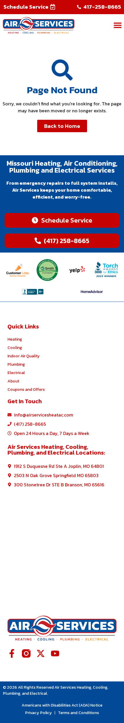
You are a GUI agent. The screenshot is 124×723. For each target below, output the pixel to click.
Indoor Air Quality (23, 356)
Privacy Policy (38, 712)
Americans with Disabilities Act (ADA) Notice (62, 705)
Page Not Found (62, 90)
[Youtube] (55, 653)
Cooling (14, 348)
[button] (29, 6)
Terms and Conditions (78, 712)
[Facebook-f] (11, 653)
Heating (14, 339)
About (13, 381)
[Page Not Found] (62, 70)
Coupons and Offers (26, 389)
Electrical (16, 373)
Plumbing (16, 364)
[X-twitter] (40, 653)
